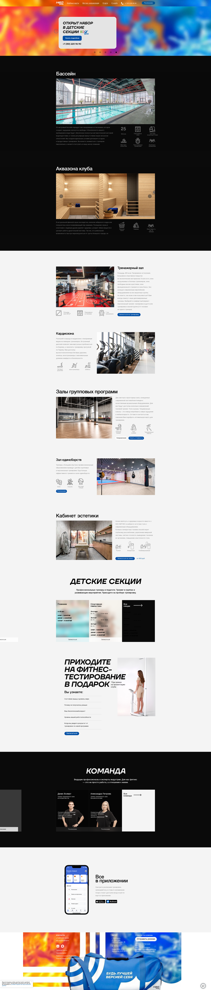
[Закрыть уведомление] (32, 982)
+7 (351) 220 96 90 (72, 44)
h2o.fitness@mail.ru (62, 940)
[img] (112, 946)
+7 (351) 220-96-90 (130, 3)
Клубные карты (73, 3)
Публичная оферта (61, 950)
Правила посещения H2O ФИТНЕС (66, 956)
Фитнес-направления (90, 3)
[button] (72, 38)
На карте (117, 946)
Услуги (105, 3)
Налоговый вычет (61, 953)
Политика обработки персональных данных (68, 958)
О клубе (114, 3)
